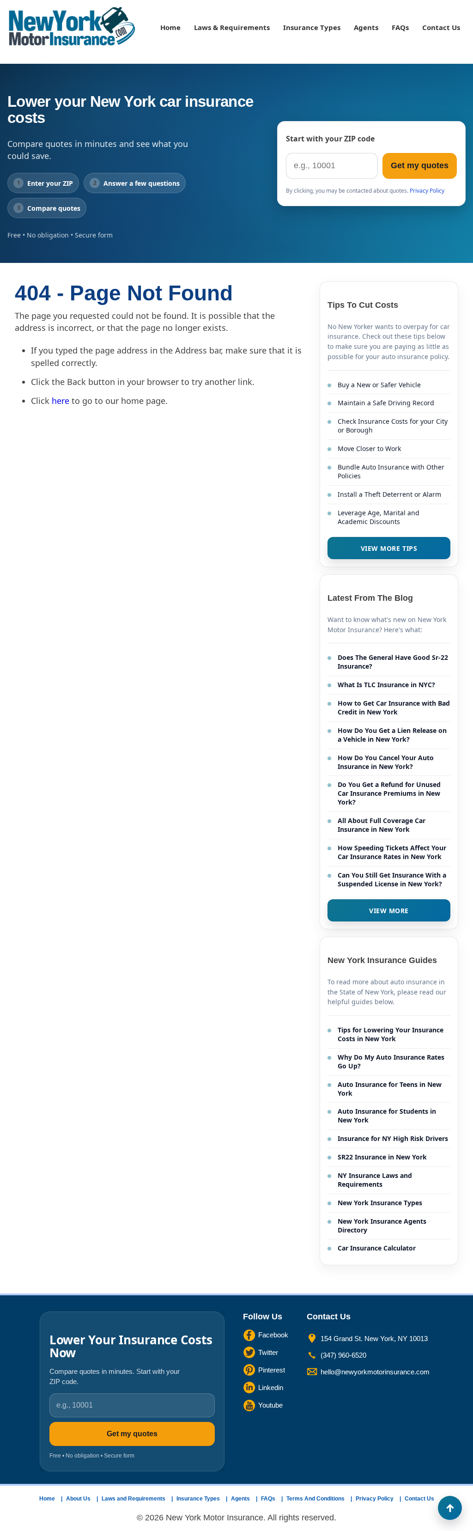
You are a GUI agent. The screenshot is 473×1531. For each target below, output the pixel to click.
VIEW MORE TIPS (389, 548)
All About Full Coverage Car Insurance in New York (381, 825)
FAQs (400, 27)
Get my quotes (420, 165)
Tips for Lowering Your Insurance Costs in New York (390, 1034)
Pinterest (271, 1370)
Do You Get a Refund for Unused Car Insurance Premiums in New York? (389, 793)
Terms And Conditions (315, 1498)
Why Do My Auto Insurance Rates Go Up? (391, 1061)
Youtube (270, 1405)
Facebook (273, 1335)
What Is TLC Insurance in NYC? (386, 684)
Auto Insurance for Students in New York (387, 1115)
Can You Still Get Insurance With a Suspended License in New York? (392, 879)
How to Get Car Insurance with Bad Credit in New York (394, 707)
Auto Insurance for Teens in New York (390, 1089)
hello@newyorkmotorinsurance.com (375, 1372)
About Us (78, 1498)
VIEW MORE (389, 910)
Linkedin (270, 1387)
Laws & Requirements (232, 27)
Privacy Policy (427, 191)
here (60, 400)
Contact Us (441, 27)
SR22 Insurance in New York (382, 1157)
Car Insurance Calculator (377, 1248)
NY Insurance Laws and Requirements (375, 1180)
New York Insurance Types (380, 1202)
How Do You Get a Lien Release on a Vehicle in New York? (392, 735)
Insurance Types (311, 27)
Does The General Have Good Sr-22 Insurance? (393, 662)
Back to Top (450, 1508)
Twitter (268, 1352)
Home (170, 27)
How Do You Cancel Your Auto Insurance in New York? (386, 762)
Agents (366, 27)
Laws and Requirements (133, 1498)
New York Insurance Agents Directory (382, 1225)
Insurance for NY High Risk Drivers (393, 1138)
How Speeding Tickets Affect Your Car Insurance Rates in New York (392, 852)
